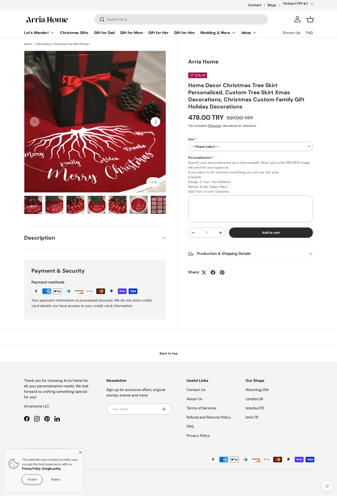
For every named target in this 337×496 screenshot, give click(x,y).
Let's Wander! (36, 32)
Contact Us (196, 389)
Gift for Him (184, 32)
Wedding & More (215, 32)
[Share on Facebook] (213, 272)
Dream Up (291, 32)
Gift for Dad (104, 32)
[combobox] (181, 19)
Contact (254, 5)
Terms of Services (201, 408)
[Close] (80, 452)
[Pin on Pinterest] (222, 272)
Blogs (272, 5)
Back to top (169, 353)
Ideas (246, 32)
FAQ (309, 32)
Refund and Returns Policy (209, 417)
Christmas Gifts (74, 32)
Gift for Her (158, 32)
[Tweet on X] (203, 272)
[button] (310, 19)
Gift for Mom (131, 32)
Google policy (51, 468)
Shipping (214, 126)
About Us (194, 398)
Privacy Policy (198, 435)
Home (28, 44)
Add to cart (271, 233)
